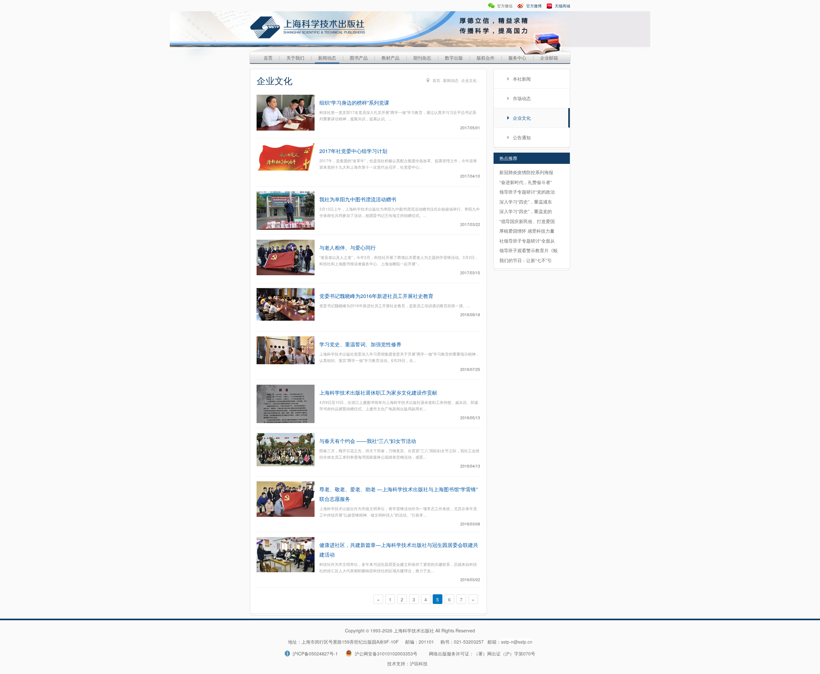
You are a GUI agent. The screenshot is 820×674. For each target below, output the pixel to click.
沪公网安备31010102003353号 (384, 653)
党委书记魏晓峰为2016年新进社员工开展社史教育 (376, 296)
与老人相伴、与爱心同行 (347, 247)
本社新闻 (522, 79)
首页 (268, 57)
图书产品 (359, 57)
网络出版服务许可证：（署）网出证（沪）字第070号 (482, 653)
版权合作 (486, 57)
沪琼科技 (419, 663)
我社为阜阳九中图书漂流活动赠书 (357, 199)
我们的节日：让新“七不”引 (525, 260)
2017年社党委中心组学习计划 (353, 151)
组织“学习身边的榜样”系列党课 (354, 102)
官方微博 (533, 5)
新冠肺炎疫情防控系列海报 (526, 172)
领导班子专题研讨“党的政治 (527, 192)
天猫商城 (562, 5)
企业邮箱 (549, 57)
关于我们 (295, 57)
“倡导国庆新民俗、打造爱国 (527, 221)
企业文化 (469, 80)
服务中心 (517, 57)
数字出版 (454, 57)
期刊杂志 (422, 57)
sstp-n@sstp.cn (516, 641)
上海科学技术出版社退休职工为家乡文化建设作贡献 (378, 392)
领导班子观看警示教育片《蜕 (528, 250)
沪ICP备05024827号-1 (314, 653)
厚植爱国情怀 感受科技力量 (526, 231)
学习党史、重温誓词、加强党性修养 (360, 344)
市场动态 (522, 98)
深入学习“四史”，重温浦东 (525, 201)
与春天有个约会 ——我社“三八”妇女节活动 (367, 441)
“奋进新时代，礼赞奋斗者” (525, 182)
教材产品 (390, 57)
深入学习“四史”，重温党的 (525, 211)
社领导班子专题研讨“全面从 (527, 240)
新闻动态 (327, 57)
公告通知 (522, 137)
